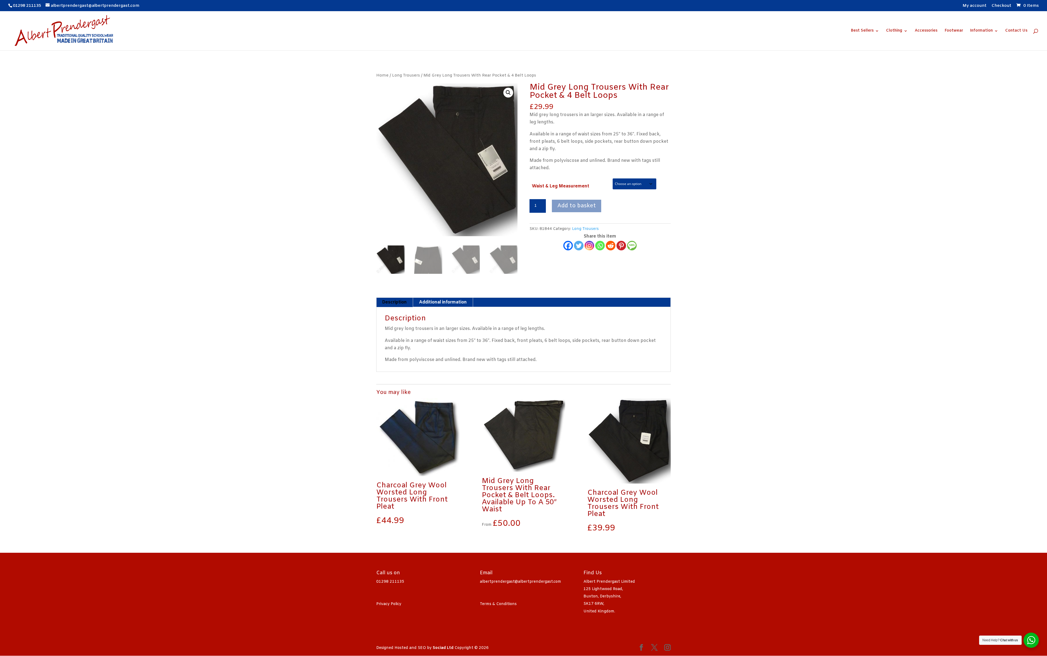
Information (981, 31)
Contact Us (1016, 31)
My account (974, 6)
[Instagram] (589, 245)
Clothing (894, 31)
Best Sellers (862, 31)
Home (382, 75)
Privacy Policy (388, 604)
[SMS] (632, 245)
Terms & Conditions (498, 604)
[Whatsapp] (600, 245)
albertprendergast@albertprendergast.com (520, 581)
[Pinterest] (621, 245)
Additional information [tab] (443, 302)
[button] (508, 93)
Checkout (1001, 6)
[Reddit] (610, 245)
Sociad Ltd (443, 648)
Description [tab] (394, 302)
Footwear (953, 31)
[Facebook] (568, 245)
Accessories (926, 31)
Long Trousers (406, 75)
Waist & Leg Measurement (560, 186)
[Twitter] (578, 245)
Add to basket (576, 205)
